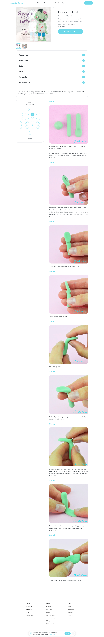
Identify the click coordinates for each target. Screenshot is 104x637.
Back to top (21, 140)
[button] (52, 55)
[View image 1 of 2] (18, 46)
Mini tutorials (29, 606)
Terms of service (50, 618)
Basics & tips (29, 609)
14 (27, 127)
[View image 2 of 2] (24, 46)
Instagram (70, 612)
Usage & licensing (50, 623)
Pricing (48, 603)
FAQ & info (49, 609)
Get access (47, 2)
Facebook (70, 618)
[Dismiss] (73, 633)
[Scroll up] (29, 109)
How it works (56, 2)
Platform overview (50, 615)
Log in (80, 2)
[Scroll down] (29, 133)
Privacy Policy (51, 634)
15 (32, 127)
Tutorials (39, 2)
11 (32, 123)
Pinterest (70, 615)
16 (38, 127)
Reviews (70, 606)
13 (21, 127)
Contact (48, 612)
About (69, 603)
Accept (67, 633)
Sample (27, 612)
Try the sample (69, 31)
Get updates (71, 609)
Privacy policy (49, 620)
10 (27, 123)
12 (38, 123)
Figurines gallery (30, 615)
